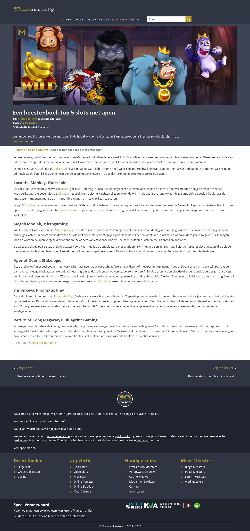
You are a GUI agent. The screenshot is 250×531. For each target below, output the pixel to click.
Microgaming (64, 230)
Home (21, 150)
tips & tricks (122, 436)
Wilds (76, 210)
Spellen (90, 19)
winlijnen (31, 205)
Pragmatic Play (63, 296)
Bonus (77, 19)
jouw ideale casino (58, 436)
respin (63, 210)
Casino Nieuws (38, 150)
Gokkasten (31, 122)
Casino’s (64, 19)
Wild (60, 193)
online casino (39, 343)
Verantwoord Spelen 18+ (125, 19)
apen (25, 343)
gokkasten (60, 169)
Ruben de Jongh (28, 118)
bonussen (142, 440)
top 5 (53, 343)
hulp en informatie (73, 516)
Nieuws (103, 19)
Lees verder (23, 141)
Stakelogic (104, 281)
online (65, 189)
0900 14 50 (31, 516)
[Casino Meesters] (34, 9)
